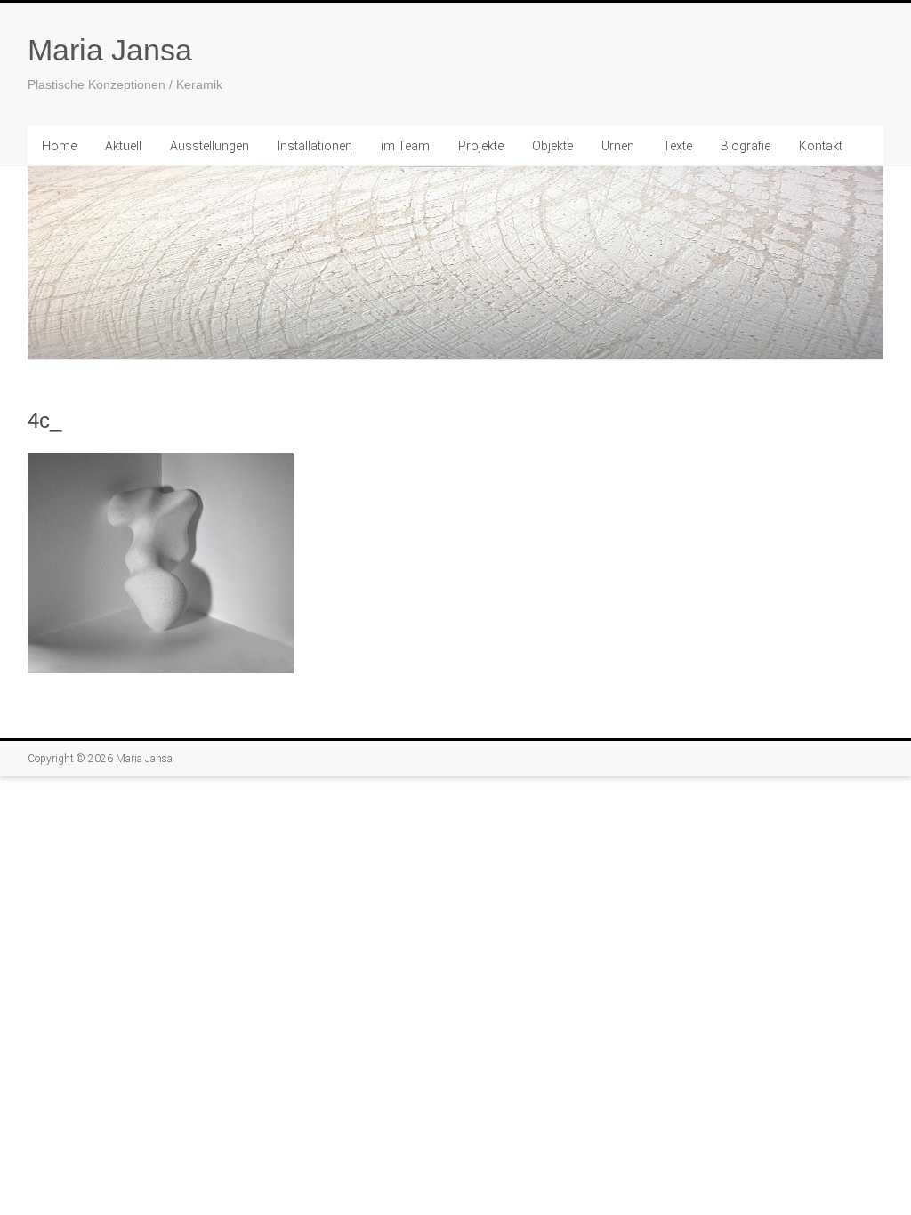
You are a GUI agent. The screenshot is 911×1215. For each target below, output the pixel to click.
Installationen (315, 146)
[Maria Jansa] (455, 263)
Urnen (617, 146)
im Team (405, 146)
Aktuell (123, 146)
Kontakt (820, 146)
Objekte (552, 146)
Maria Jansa (110, 50)
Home (59, 146)
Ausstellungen (209, 146)
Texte (677, 146)
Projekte (481, 146)
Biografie (745, 146)
